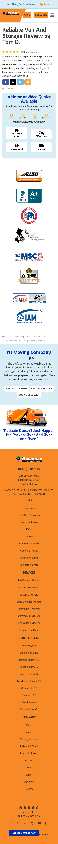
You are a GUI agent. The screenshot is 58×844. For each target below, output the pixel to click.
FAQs (29, 529)
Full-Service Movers (29, 580)
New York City (29, 645)
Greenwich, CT (29, 688)
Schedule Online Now (24, 833)
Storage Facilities (29, 630)
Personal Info (46, 118)
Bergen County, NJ (29, 659)
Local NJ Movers (29, 594)
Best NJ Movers (29, 753)
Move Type (11, 118)
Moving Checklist (29, 395)
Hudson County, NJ (29, 674)
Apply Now (46, 4)
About (29, 725)
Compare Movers (29, 564)
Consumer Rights (29, 557)
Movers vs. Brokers (29, 522)
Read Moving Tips (41, 388)
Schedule (41, 14)
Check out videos (16, 388)
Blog (29, 767)
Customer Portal (29, 550)
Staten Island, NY (29, 652)
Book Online (29, 508)
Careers (29, 732)
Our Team (29, 760)
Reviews (29, 781)
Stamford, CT (29, 695)
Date (34, 118)
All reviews (8, 88)
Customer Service (29, 543)
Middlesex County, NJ (29, 681)
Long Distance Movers (29, 601)
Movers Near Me (29, 709)
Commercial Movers (29, 615)
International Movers (29, 608)
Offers (29, 774)
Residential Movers (29, 587)
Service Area (29, 702)
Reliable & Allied (29, 746)
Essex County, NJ (29, 666)
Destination (23, 118)
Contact (29, 536)
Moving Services (29, 739)
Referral (29, 788)
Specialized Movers (29, 623)
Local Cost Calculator (29, 515)
